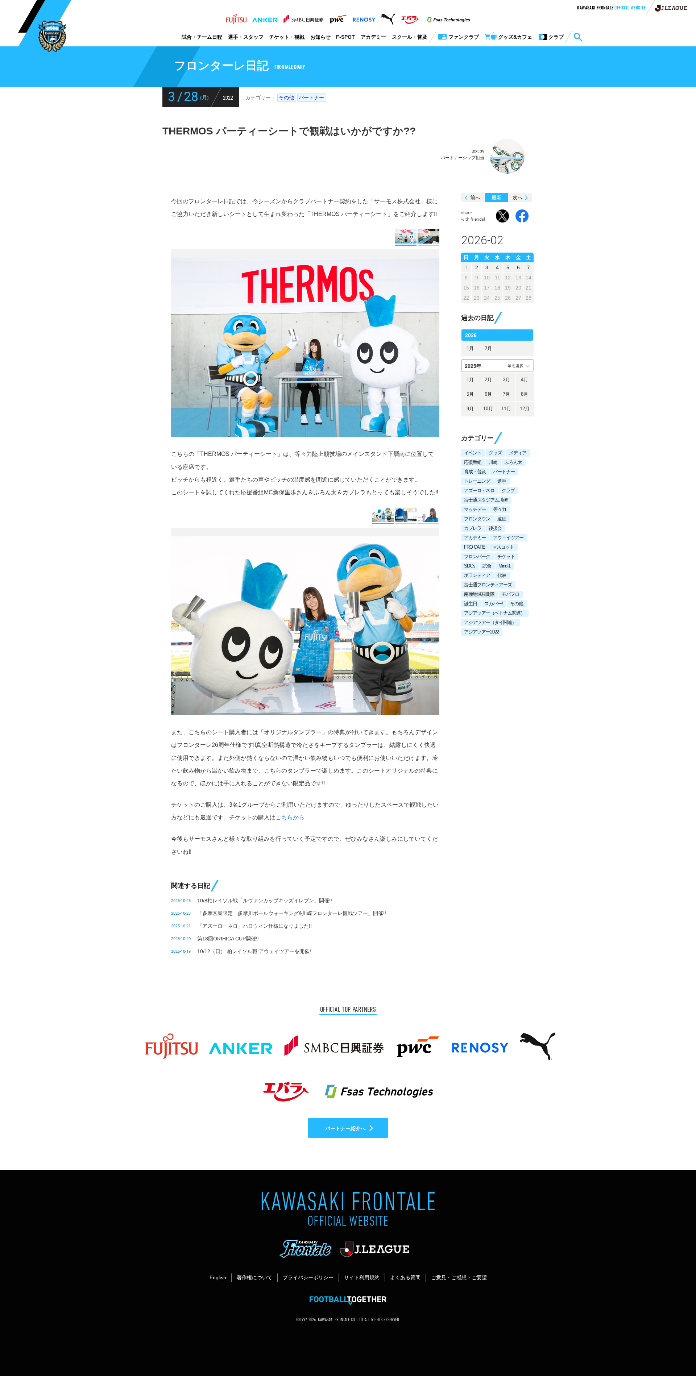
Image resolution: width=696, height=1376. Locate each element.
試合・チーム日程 (202, 37)
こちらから (290, 817)
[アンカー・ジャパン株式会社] (265, 17)
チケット (506, 556)
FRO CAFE (474, 547)
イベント (472, 453)
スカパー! (493, 603)
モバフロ (510, 594)
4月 (524, 379)
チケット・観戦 (286, 37)
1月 (470, 348)
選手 (501, 481)
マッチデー (475, 509)
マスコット (503, 547)
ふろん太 (513, 462)
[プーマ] (388, 17)
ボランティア (477, 575)
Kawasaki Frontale (611, 8)
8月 (524, 394)
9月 (470, 408)
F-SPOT (345, 37)
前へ (475, 197)
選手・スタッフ (246, 37)
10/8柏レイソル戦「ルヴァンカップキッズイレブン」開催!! (264, 900)
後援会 (495, 528)
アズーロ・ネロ (479, 490)
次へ (518, 197)
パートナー (311, 97)
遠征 (501, 518)
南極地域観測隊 (479, 594)
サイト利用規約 (362, 1277)
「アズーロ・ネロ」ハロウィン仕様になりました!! (254, 926)
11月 (506, 408)
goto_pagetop (672, 1349)
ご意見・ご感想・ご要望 (459, 1277)
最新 (497, 197)
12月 (525, 408)
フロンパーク (477, 556)
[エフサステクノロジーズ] (448, 17)
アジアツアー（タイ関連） (490, 622)
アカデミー (373, 37)
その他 (286, 97)
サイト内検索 (578, 37)
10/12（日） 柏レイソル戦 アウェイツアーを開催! (254, 951)
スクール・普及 (409, 37)
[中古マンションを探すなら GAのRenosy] (364, 17)
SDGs (469, 566)
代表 (501, 575)
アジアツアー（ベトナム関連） (494, 613)
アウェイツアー (508, 537)
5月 (470, 394)
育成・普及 (475, 471)
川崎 (493, 462)
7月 (506, 394)
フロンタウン (477, 518)
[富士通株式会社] (236, 17)
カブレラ (472, 528)
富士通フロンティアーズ (488, 584)
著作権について (254, 1277)
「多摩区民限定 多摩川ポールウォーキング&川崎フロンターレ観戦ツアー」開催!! (291, 913)
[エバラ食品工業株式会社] (409, 17)
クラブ (508, 490)
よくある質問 (405, 1277)
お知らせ (320, 37)
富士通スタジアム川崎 (486, 500)
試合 (486, 566)
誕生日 (470, 603)
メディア (517, 453)
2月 (488, 348)
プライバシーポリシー (308, 1277)
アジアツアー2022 (481, 632)
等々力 (499, 509)
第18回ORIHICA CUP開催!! (228, 938)
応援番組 (472, 462)
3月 (506, 379)
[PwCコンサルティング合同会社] (337, 17)
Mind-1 (504, 566)
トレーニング (477, 481)
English (218, 1277)
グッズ (495, 453)
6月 (488, 394)
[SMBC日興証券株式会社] (303, 17)
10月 (488, 408)
